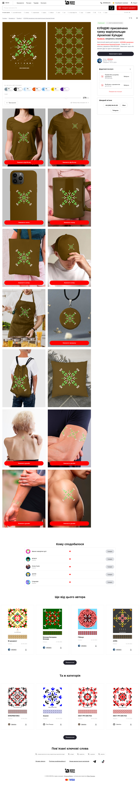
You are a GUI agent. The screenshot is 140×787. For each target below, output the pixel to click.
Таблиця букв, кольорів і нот (79, 102)
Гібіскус (81, 637)
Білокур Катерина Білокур (49, 638)
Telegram (115, 110)
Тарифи (36, 3)
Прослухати (12, 102)
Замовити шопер (24, 283)
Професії (19, 18)
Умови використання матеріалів (79, 761)
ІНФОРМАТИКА (14, 716)
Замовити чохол (24, 222)
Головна (4, 18)
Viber (124, 105)
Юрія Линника (91, 776)
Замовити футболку (24, 162)
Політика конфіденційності (57, 761)
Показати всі (70, 662)
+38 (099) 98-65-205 (111, 105)
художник (92, 754)
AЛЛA (115, 641)
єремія (88, 12)
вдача (44, 12)
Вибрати (126, 76)
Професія (100, 39)
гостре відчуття (73, 12)
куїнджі (72, 754)
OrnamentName (68, 776)
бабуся (52, 12)
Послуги (28, 3)
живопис (102, 754)
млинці (27, 12)
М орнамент (12, 641)
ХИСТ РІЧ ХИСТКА (85, 716)
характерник (36, 12)
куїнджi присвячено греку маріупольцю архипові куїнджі (50, 754)
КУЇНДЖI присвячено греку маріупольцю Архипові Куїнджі (38, 18)
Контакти (43, 3)
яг (100, 12)
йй (95, 12)
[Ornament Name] (70, 2)
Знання (45, 716)
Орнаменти (20, 3)
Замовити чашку (69, 222)
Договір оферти (40, 761)
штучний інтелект (17, 12)
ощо (82, 12)
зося (59, 12)
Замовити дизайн (24, 463)
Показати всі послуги (115, 91)
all (64, 12)
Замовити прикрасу (69, 343)
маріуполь (81, 754)
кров (106, 12)
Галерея (110, 551)
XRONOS (110, 59)
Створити (125, 8)
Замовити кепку (69, 283)
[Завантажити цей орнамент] (26, 649)
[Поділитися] (135, 18)
